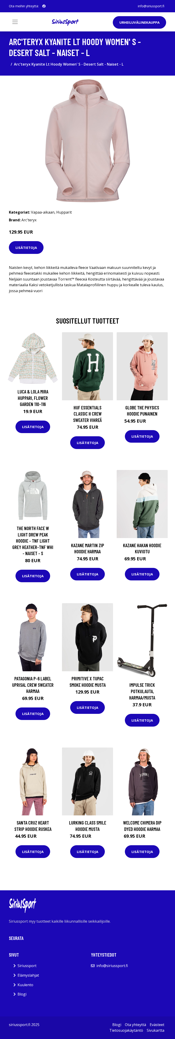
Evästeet (157, 1024)
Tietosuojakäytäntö (126, 1030)
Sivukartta (155, 1030)
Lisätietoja (26, 247)
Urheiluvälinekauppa (139, 22)
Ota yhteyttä (135, 1024)
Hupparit (64, 212)
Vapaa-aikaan (42, 212)
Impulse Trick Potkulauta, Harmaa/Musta (142, 691)
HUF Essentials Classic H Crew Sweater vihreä (87, 414)
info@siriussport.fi (151, 6)
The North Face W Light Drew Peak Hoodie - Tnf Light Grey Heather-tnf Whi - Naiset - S (32, 540)
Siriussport (27, 965)
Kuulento (25, 984)
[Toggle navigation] (15, 22)
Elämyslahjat (28, 975)
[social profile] (44, 6)
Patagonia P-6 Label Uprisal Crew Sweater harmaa (33, 685)
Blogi (22, 994)
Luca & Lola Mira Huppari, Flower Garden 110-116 (33, 398)
